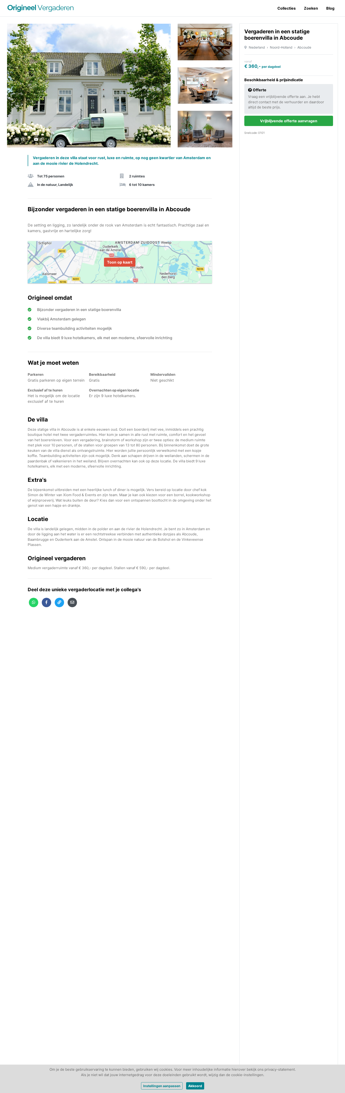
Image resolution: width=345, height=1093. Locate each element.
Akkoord (195, 1086)
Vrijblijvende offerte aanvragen (288, 121)
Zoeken (311, 8)
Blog (330, 8)
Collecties (286, 8)
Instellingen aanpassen (161, 1086)
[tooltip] (33, 602)
